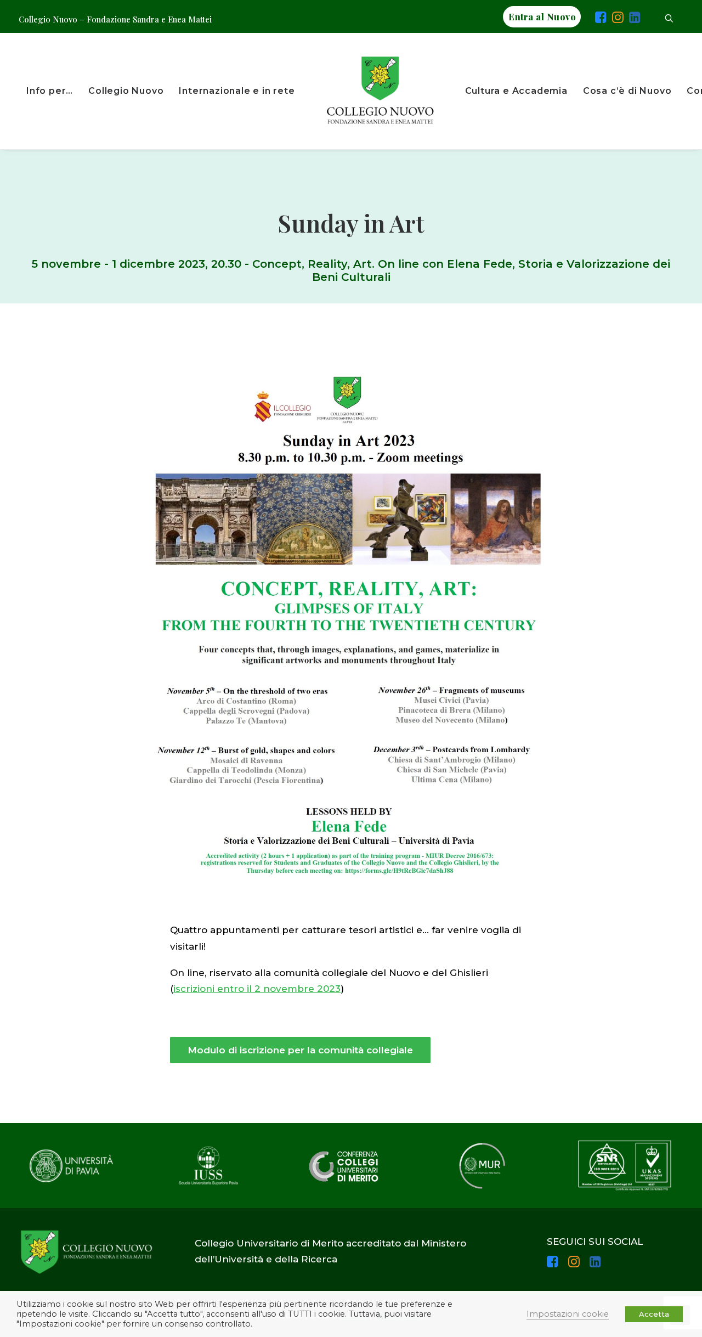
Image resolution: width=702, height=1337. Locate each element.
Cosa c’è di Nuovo (627, 91)
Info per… (49, 91)
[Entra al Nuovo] (588, 19)
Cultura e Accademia (516, 91)
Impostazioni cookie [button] (567, 1314)
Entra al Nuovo (542, 16)
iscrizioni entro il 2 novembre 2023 (257, 988)
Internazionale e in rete (237, 91)
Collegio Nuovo (125, 91)
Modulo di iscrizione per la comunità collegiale (300, 1050)
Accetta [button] (654, 1314)
